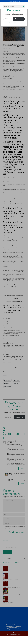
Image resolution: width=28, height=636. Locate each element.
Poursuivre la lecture (14, 23)
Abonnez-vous (19, 19)
